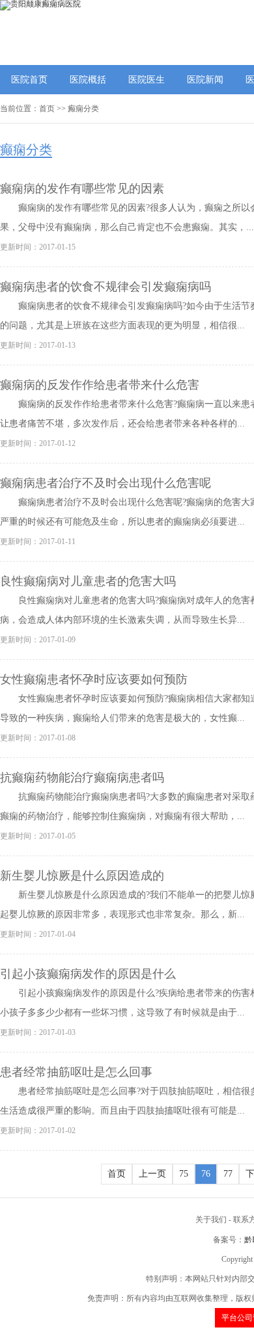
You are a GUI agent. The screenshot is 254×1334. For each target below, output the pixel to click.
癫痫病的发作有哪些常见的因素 (82, 188)
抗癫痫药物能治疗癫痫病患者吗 (82, 777)
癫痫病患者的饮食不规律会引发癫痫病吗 (105, 286)
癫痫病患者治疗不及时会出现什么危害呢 (105, 483)
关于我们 (211, 1219)
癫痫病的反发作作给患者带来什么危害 (99, 384)
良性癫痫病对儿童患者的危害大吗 (88, 581)
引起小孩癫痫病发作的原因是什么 (88, 973)
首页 (47, 108)
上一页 (152, 1174)
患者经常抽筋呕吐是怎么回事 (76, 1072)
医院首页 (29, 80)
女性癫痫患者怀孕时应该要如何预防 (94, 679)
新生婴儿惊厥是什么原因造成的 (82, 875)
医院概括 (88, 80)
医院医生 (146, 80)
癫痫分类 (83, 108)
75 (183, 1174)
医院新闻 (205, 80)
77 (228, 1174)
